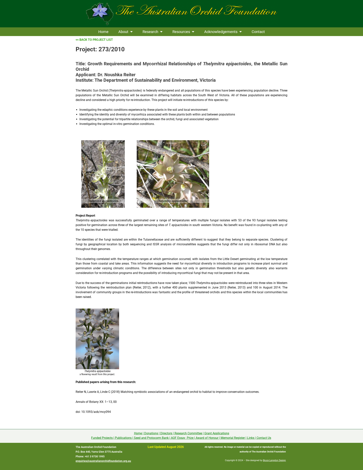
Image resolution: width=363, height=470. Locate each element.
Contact (258, 31)
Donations (151, 433)
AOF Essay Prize (182, 438)
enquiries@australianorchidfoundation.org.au (103, 460)
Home (103, 31)
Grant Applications (216, 433)
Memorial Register (233, 438)
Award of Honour (207, 438)
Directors (166, 433)
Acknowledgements (220, 31)
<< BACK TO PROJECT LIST (94, 40)
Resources (181, 31)
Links (250, 438)
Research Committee (188, 433)
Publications (123, 438)
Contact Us (264, 438)
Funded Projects (102, 438)
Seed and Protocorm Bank (151, 438)
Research (150, 31)
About (123, 31)
